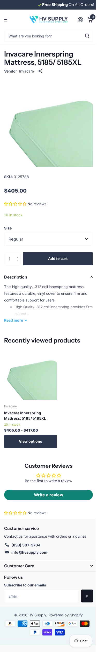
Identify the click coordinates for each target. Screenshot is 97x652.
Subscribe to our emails (25, 585)
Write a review (48, 494)
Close (48, 565)
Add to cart (58, 258)
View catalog (7, 20)
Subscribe (87, 596)
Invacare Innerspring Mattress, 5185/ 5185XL (25, 415)
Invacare (26, 71)
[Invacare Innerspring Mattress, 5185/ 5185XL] (30, 373)
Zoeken (87, 36)
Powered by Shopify (65, 615)
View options (30, 441)
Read (13, 320)
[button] (15, 204)
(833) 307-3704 (25, 545)
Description (15, 277)
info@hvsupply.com (29, 552)
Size (8, 228)
